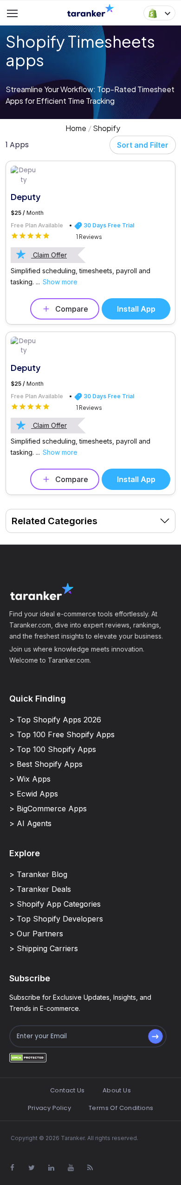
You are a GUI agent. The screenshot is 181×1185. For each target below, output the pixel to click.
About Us (117, 1090)
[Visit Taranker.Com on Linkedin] (51, 1167)
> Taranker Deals (40, 889)
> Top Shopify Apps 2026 (55, 719)
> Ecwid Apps (33, 793)
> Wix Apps (30, 779)
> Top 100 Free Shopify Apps (62, 734)
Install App (136, 308)
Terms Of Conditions (121, 1107)
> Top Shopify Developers (56, 918)
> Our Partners (36, 933)
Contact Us (67, 1090)
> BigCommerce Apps (48, 808)
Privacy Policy (49, 1107)
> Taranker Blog (38, 874)
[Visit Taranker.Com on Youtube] (71, 1167)
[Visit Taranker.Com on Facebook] (12, 1167)
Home (75, 128)
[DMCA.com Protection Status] (27, 1057)
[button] (159, 13)
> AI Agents (30, 823)
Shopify (106, 128)
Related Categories (54, 521)
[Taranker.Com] (90, 10)
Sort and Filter (142, 145)
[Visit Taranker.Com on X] (32, 1167)
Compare (71, 308)
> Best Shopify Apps (46, 764)
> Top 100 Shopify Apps (52, 749)
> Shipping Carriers (43, 948)
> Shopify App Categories (55, 904)
